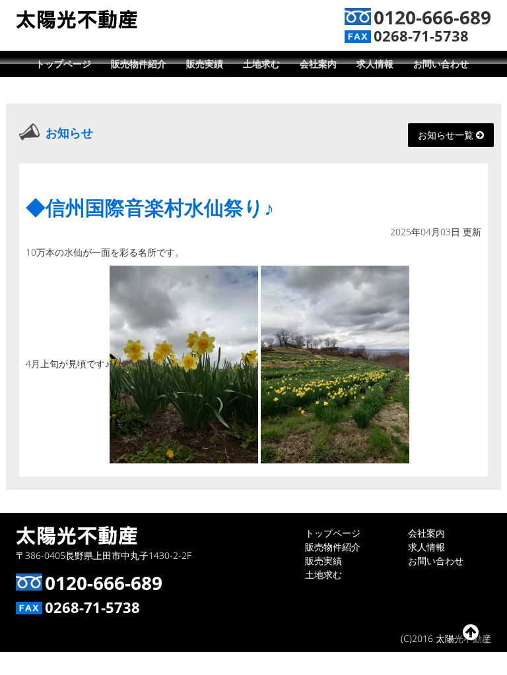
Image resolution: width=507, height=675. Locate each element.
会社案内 (318, 63)
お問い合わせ (441, 63)
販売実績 (204, 63)
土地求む (261, 63)
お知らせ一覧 (447, 135)
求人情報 (374, 63)
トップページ (63, 63)
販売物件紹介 (138, 63)
